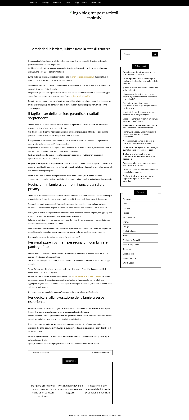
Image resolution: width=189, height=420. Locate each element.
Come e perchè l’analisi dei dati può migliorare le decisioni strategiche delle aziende (140, 81)
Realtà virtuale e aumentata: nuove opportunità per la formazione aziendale (138, 178)
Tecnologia (45, 3)
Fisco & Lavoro (129, 217)
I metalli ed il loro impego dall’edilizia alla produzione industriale (97, 389)
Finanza (126, 213)
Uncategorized (128, 254)
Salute (68, 3)
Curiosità (126, 208)
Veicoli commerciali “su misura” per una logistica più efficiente (140, 120)
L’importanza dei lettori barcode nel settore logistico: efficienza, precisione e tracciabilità (140, 96)
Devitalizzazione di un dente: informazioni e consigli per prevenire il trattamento (140, 105)
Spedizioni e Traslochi (131, 240)
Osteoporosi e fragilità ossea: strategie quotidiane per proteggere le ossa (140, 148)
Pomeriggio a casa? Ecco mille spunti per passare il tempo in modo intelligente (139, 134)
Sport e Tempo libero (131, 245)
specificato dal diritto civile (79, 96)
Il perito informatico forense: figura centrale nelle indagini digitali (138, 113)
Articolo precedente (40, 353)
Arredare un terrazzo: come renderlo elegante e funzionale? (139, 164)
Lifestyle (33, 3)
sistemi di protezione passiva (82, 77)
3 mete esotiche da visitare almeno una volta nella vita (140, 89)
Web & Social (96, 3)
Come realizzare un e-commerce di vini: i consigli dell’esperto (140, 171)
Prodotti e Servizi (129, 231)
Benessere (57, 3)
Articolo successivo (100, 353)
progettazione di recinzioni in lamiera (86, 276)
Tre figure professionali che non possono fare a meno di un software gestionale (139, 156)
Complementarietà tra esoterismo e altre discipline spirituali (139, 73)
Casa (125, 204)
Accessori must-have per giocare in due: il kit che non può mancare (138, 142)
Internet (126, 222)
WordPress (116, 415)
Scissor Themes (81, 415)
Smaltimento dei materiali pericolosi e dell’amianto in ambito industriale (140, 126)
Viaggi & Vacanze (81, 3)
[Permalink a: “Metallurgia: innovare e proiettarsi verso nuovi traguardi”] (70, 373)
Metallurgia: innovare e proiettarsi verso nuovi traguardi (70, 389)
